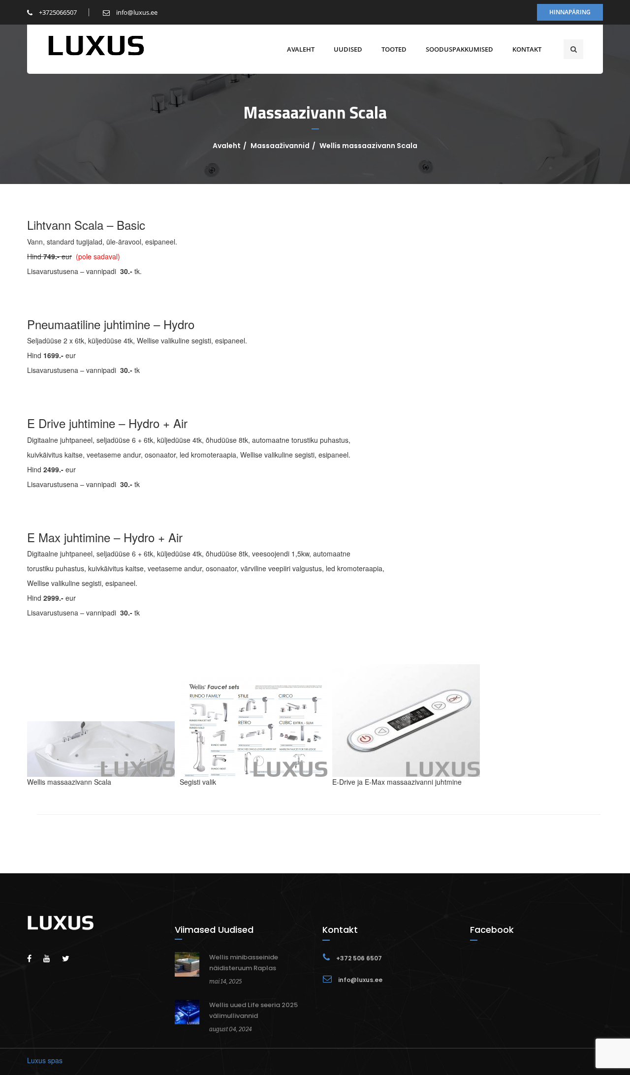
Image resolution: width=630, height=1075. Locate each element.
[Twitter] (70, 958)
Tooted (394, 49)
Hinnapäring (570, 12)
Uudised (348, 49)
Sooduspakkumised (459, 49)
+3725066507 (57, 12)
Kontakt (526, 49)
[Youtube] (51, 958)
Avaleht (301, 49)
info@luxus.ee (136, 12)
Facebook (492, 929)
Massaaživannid (280, 146)
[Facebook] (34, 958)
